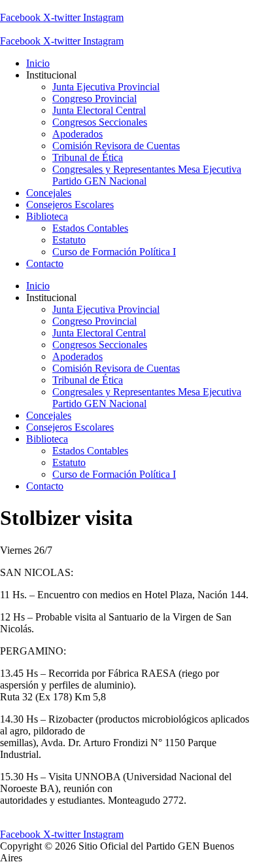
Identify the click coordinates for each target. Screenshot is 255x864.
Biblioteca (47, 216)
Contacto (44, 263)
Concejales (48, 192)
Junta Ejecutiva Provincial (106, 86)
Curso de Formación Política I (114, 251)
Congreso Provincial (94, 98)
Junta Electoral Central (99, 110)
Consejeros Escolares (70, 204)
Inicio (38, 63)
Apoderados (77, 133)
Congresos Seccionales (99, 122)
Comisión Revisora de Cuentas (116, 145)
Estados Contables (90, 228)
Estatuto (69, 239)
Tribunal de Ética (87, 157)
